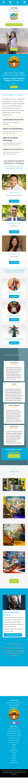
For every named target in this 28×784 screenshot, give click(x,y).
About (14, 749)
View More (14, 581)
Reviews (14, 758)
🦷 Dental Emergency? (14, 11)
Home (14, 747)
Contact (14, 760)
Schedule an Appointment (13, 635)
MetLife (14, 753)
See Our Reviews (14, 455)
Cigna (14, 754)
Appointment (14, 762)
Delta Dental (14, 751)
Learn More (14, 49)
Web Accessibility (9, 772)
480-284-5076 (14, 10)
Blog (14, 756)
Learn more (14, 87)
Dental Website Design (19, 772)
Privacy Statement (17, 771)
